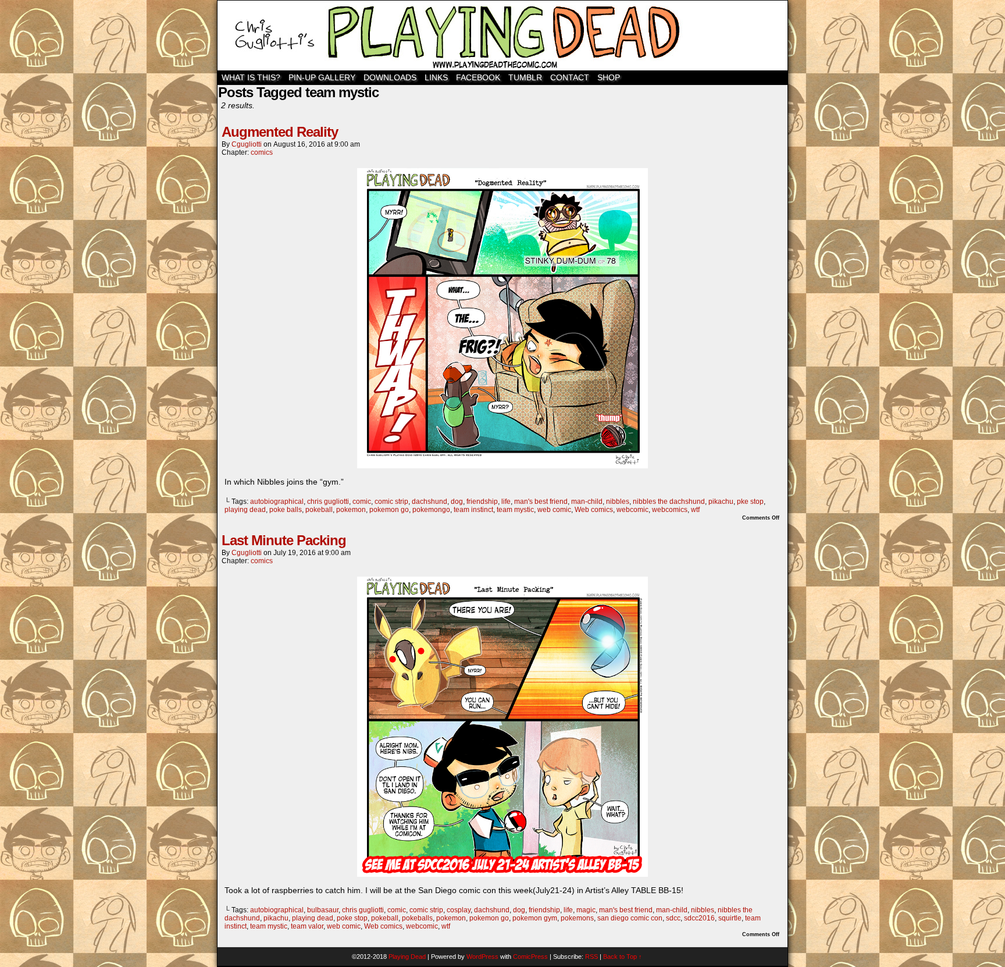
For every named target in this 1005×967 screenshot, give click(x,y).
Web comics (594, 510)
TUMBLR (525, 77)
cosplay (459, 910)
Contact (569, 77)
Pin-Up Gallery (321, 77)
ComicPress (530, 956)
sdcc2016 (699, 918)
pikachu (720, 501)
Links (436, 77)
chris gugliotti (328, 501)
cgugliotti (246, 144)
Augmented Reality (280, 132)
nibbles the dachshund (669, 501)
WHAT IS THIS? (251, 77)
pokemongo (431, 510)
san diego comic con (629, 918)
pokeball (319, 510)
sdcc (673, 918)
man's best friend (541, 501)
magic (586, 910)
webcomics (669, 510)
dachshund (429, 501)
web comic (554, 510)
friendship (482, 501)
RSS (591, 956)
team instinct (473, 510)
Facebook (478, 77)
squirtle (730, 918)
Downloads (389, 77)
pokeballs (417, 918)
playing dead (245, 510)
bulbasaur (322, 910)
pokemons (577, 918)
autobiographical (277, 501)
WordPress (482, 956)
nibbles (617, 501)
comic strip (391, 501)
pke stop (750, 501)
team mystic (515, 510)
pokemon (351, 510)
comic (361, 501)
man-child (587, 501)
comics (262, 152)
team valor (307, 926)
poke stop (352, 918)
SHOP (608, 77)
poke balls (285, 510)
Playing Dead (502, 35)
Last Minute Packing (284, 540)
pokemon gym (534, 918)
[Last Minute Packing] (502, 874)
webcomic (632, 510)
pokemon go (389, 510)
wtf (695, 510)
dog (457, 501)
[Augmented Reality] (502, 465)
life (506, 501)
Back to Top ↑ (622, 956)
